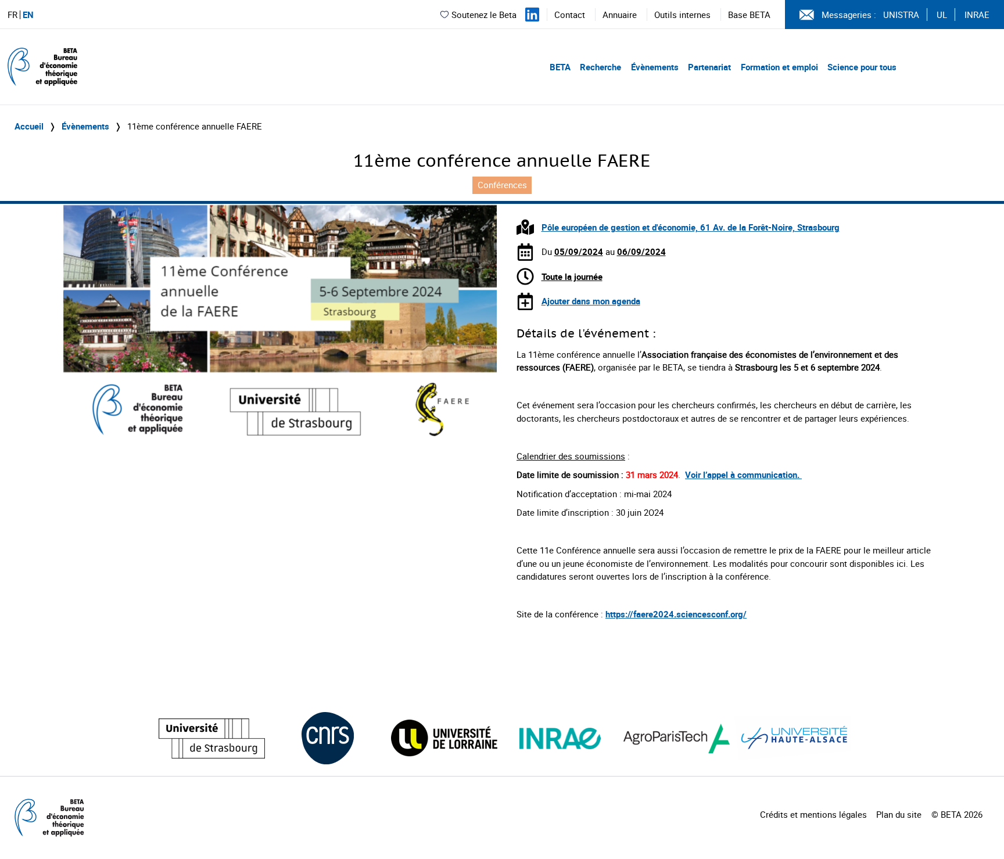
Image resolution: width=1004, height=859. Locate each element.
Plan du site (898, 814)
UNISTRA (901, 14)
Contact (569, 14)
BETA (560, 67)
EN (28, 14)
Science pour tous (862, 67)
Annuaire (620, 14)
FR (12, 14)
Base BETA (749, 14)
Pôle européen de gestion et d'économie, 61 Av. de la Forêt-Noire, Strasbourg (691, 227)
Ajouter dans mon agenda (591, 301)
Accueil (29, 126)
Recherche (600, 67)
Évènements (655, 67)
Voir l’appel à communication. (743, 474)
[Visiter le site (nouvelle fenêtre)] (212, 738)
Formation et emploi (779, 67)
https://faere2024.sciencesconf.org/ (676, 614)
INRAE (976, 14)
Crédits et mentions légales (813, 814)
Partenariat (709, 67)
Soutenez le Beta (484, 14)
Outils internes (682, 14)
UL (942, 14)
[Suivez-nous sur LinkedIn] (532, 14)
